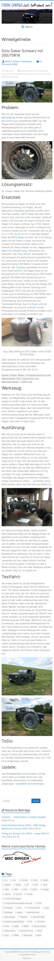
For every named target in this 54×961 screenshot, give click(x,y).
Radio (16, 926)
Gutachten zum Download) (30, 783)
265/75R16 (24, 71)
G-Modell (9, 908)
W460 (15, 64)
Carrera (18, 894)
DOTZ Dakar (27, 214)
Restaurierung (27, 931)
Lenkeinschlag (12, 74)
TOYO (48, 74)
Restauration (10, 931)
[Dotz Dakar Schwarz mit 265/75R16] (27, 82)
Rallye (26, 926)
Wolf (39, 935)
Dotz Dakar (33, 71)
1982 (7, 889)
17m (14, 880)
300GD (8, 885)
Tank (7, 935)
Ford (39, 903)
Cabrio (7, 894)
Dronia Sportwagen (13, 898)
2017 (25, 889)
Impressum (27, 958)
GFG (20, 908)
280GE (45, 880)
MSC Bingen (10, 917)
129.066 (24, 880)
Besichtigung (8, 117)
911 (27, 885)
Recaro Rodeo (40, 926)
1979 (45, 885)
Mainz (19, 912)
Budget (46, 889)
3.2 (6, 880)
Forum (35, 304)
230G (35, 880)
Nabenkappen (23, 74)
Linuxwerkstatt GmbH (27, 954)
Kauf (47, 908)
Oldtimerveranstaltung (14, 921)
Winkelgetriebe (12, 77)
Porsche (40, 921)
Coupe (30, 894)
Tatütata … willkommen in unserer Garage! (24, 817)
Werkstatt (28, 935)
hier (9, 214)
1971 (36, 885)
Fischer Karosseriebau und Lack (18, 903)
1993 (16, 889)
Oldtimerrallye (39, 917)
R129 (7, 926)
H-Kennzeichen (33, 908)
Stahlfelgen (41, 74)
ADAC (34, 889)
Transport (21, 267)
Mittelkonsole (33, 912)
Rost (40, 931)
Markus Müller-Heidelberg (18, 61)
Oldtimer (24, 917)
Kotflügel (8, 912)
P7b (30, 921)
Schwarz (33, 74)
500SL (18, 885)
